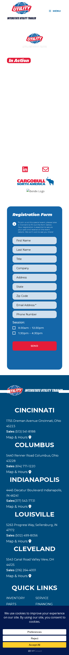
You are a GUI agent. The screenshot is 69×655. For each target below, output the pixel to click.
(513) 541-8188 (21, 431)
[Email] (45, 169)
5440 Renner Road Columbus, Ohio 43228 (32, 458)
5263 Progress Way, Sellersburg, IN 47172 (31, 527)
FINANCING (44, 604)
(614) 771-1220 (20, 466)
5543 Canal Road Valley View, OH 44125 (30, 562)
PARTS (11, 604)
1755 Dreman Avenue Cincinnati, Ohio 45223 (33, 423)
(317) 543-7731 (20, 501)
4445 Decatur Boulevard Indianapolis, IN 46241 (34, 492)
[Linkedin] (25, 169)
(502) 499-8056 (22, 535)
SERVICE (42, 598)
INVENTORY (15, 598)
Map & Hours (17, 437)
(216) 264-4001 (21, 570)
